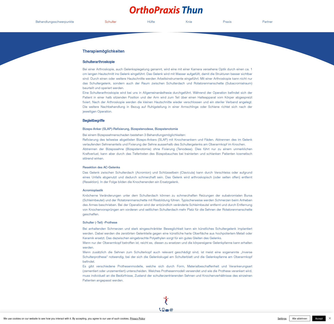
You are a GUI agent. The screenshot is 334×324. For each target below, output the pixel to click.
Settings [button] (282, 318)
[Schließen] (330, 318)
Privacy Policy (137, 318)
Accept (319, 318)
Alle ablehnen (299, 318)
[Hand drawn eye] (166, 301)
